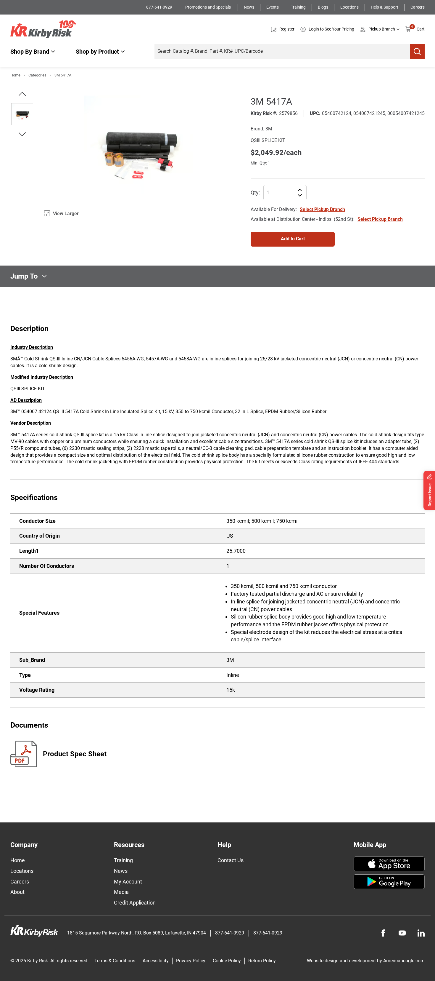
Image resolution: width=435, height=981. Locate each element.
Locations (349, 7)
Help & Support (384, 7)
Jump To (24, 276)
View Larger (66, 213)
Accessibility (156, 961)
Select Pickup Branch (322, 209)
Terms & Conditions (114, 961)
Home (15, 75)
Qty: (255, 192)
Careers (417, 7)
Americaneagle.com (404, 961)
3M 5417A (62, 75)
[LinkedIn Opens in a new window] (421, 933)
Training (298, 7)
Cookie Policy (227, 961)
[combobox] (282, 51)
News (249, 7)
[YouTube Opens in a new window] (402, 933)
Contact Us (231, 860)
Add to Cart (293, 239)
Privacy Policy (190, 961)
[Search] (417, 51)
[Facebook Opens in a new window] (383, 933)
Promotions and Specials (208, 7)
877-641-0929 (159, 7)
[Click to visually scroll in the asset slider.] (22, 94)
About (17, 892)
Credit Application (135, 902)
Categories (37, 75)
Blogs (323, 7)
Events (272, 7)
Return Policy (262, 961)
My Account (128, 881)
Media (121, 892)
